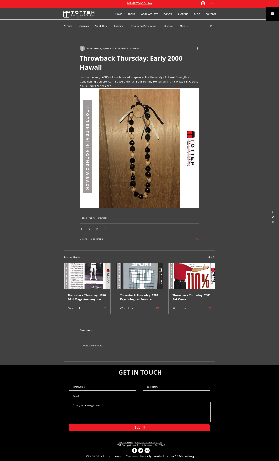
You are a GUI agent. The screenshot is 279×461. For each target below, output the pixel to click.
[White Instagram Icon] (272, 222)
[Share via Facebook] (81, 228)
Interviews (84, 26)
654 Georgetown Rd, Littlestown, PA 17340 (141, 445)
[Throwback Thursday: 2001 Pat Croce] (192, 276)
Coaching (118, 26)
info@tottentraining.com (148, 442)
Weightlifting (101, 26)
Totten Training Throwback (93, 218)
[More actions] (197, 48)
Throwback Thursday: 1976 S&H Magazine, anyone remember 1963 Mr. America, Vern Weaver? (87, 297)
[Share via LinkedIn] (97, 228)
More (182, 26)
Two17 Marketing (181, 456)
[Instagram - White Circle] (147, 450)
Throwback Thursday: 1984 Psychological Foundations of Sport (139, 297)
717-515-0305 (126, 442)
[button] (272, 13)
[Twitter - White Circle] (140, 450)
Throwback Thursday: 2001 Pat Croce (191, 297)
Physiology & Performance (143, 26)
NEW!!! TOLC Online (139, 3)
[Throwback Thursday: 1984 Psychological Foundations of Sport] (139, 276)
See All (211, 257)
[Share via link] (105, 228)
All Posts (68, 26)
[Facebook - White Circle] (134, 450)
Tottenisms (168, 26)
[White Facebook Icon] (272, 212)
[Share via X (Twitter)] (89, 228)
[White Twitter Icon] (272, 217)
